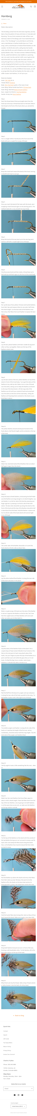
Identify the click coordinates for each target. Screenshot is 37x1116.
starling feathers (21, 92)
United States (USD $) (17, 1106)
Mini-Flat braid (9, 85)
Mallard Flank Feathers (20, 89)
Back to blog (19, 1015)
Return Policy (7, 1046)
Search (5, 1035)
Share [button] (4, 23)
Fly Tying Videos (7, 1042)
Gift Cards (6, 1039)
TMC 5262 (8, 80)
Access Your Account (9, 1054)
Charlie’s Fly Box (16, 1112)
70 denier (12, 82)
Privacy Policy (7, 1050)
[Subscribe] (32, 1088)
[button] (2, 7)
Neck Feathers (17, 94)
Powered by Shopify (23, 1112)
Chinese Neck (27, 87)
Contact (5, 1031)
